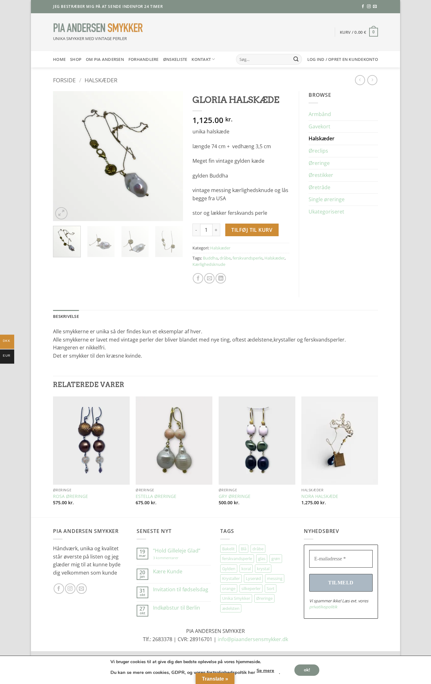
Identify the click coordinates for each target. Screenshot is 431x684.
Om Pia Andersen (105, 59)
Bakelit (228, 549)
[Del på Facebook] (198, 278)
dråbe (225, 258)
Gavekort (319, 126)
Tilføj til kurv (251, 229)
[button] (359, 32)
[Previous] (63, 156)
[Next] (172, 156)
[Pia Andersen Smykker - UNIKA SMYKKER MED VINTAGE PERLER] (98, 27)
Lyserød (253, 578)
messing (274, 578)
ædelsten (230, 608)
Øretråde (319, 187)
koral (246, 568)
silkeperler (251, 588)
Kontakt (201, 59)
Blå (243, 549)
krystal (263, 568)
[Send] (296, 59)
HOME (59, 59)
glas (261, 558)
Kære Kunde (167, 572)
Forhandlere (143, 59)
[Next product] (360, 80)
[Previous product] (372, 80)
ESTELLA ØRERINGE (156, 496)
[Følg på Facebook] (363, 6)
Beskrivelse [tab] (66, 316)
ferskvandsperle (248, 258)
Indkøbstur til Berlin (176, 608)
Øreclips (318, 150)
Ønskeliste (175, 59)
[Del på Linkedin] (221, 278)
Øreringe (319, 163)
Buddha (210, 258)
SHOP (75, 59)
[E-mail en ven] (209, 278)
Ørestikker (321, 175)
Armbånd (320, 114)
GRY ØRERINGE (235, 496)
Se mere (265, 670)
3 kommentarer (172, 558)
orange (228, 588)
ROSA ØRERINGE (70, 496)
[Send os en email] (375, 6)
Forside (64, 80)
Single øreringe (327, 199)
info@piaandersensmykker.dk (253, 639)
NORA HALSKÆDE (319, 496)
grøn (275, 558)
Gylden (228, 568)
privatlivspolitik (323, 607)
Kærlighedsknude (208, 264)
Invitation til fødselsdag (180, 590)
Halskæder (101, 80)
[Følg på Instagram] (369, 6)
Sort (271, 588)
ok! (307, 670)
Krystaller (231, 578)
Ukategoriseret (326, 211)
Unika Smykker (236, 598)
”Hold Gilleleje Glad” (176, 551)
